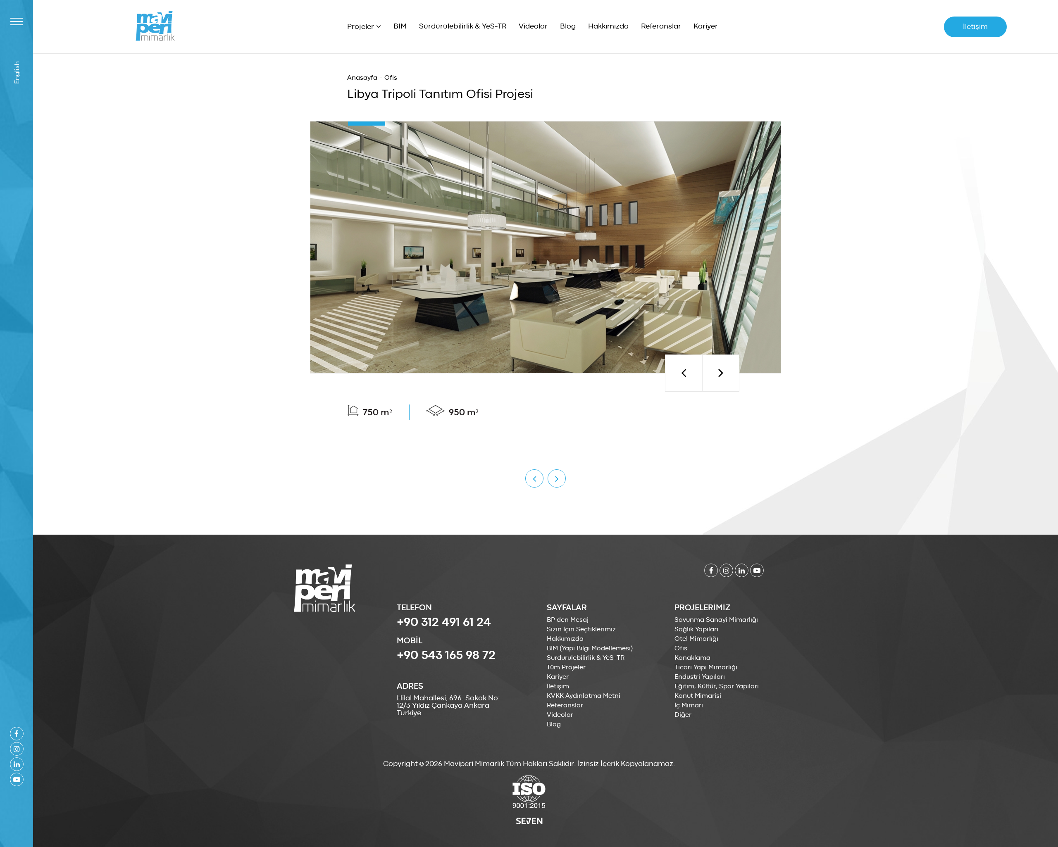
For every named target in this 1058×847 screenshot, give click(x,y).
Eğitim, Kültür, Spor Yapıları (716, 686)
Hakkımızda (608, 26)
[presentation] (683, 373)
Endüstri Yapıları (699, 676)
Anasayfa (362, 77)
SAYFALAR (567, 608)
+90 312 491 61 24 (444, 622)
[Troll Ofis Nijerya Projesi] (534, 478)
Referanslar (661, 26)
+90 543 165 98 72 (446, 655)
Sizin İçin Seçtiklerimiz (581, 629)
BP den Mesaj (568, 619)
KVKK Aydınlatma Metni (583, 695)
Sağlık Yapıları (696, 629)
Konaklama (692, 657)
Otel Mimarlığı (696, 638)
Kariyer (705, 26)
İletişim (975, 27)
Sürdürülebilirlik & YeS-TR (462, 26)
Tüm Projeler (566, 667)
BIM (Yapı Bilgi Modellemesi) (590, 648)
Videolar (533, 26)
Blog (568, 26)
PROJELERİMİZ (702, 608)
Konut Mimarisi (697, 695)
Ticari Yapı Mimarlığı (705, 667)
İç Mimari (688, 705)
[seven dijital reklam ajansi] (529, 821)
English (16, 72)
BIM (400, 26)
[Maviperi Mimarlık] (155, 25)
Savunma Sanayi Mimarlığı (716, 619)
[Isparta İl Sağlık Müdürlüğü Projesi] (557, 478)
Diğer (682, 714)
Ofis (390, 77)
